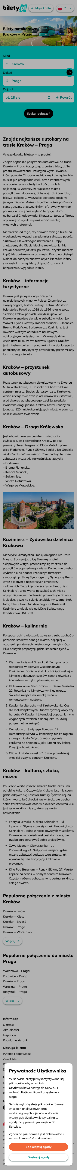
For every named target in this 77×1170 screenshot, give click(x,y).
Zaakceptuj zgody (39, 1147)
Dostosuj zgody (39, 1157)
